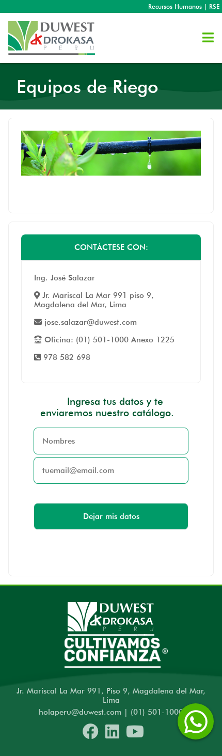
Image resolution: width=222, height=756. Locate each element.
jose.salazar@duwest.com (89, 322)
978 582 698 (65, 357)
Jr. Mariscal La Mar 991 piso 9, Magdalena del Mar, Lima (94, 300)
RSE (214, 6)
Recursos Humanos (175, 6)
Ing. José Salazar (64, 277)
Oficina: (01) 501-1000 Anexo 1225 (108, 339)
